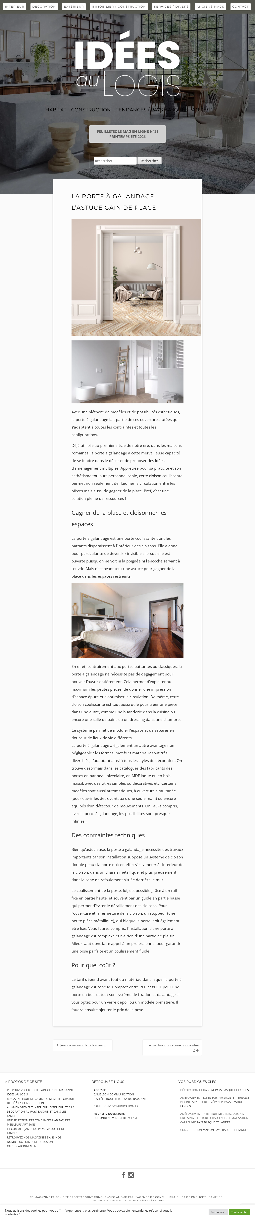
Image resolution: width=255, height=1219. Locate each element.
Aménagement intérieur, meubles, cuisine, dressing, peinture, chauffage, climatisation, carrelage (214, 1118)
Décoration (44, 6)
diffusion (46, 1142)
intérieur (14, 6)
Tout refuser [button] (218, 1212)
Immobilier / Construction (119, 6)
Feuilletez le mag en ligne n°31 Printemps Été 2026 (127, 134)
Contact (240, 6)
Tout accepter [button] (239, 1212)
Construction (191, 1130)
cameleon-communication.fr (116, 1106)
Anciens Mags (210, 6)
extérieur (74, 6)
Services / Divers (171, 6)
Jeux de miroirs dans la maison (83, 1045)
